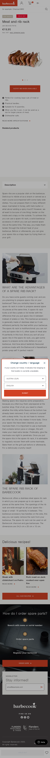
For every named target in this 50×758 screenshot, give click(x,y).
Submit (25, 393)
